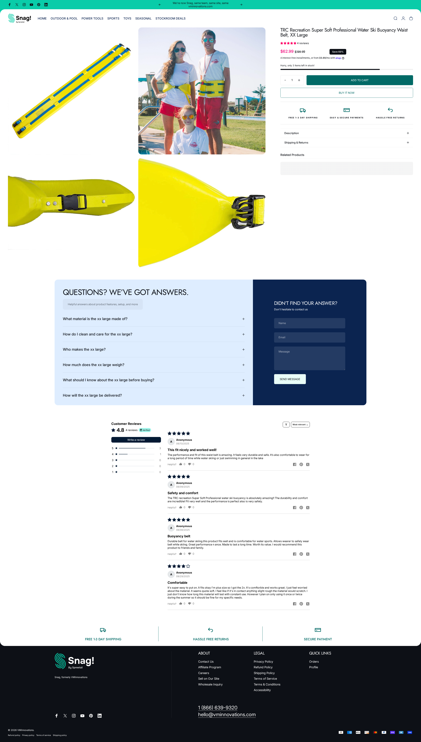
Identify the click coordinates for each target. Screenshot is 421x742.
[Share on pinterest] (301, 464)
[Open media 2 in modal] (201, 90)
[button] (288, 43)
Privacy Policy (263, 661)
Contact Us (206, 661)
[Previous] (159, 4)
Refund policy (14, 735)
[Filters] (286, 424)
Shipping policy (60, 735)
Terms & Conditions (267, 684)
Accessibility (262, 690)
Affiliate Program (209, 667)
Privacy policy (28, 735)
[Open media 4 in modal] (201, 213)
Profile (313, 667)
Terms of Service (265, 678)
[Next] (241, 4)
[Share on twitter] (308, 464)
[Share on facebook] (295, 464)
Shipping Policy (264, 673)
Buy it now (347, 92)
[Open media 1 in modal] (71, 90)
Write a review (136, 439)
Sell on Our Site (208, 678)
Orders (314, 661)
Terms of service (43, 735)
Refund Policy (263, 667)
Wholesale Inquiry (210, 684)
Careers (203, 673)
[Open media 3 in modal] (71, 213)
